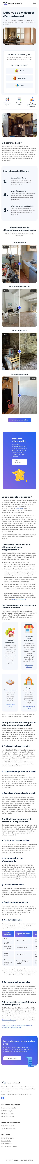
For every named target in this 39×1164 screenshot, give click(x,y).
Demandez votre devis (9, 1020)
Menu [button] (34, 3)
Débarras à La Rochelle (8, 1108)
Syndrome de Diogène (8, 1128)
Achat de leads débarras (9, 1146)
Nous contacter (18, 461)
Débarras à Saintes (7, 1113)
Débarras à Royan (6, 1110)
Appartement (22, 78)
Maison (22, 71)
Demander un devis (12, 1058)
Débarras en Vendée (7, 1116)
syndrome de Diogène (19, 599)
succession (19, 508)
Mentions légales (6, 1143)
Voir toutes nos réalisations (19, 420)
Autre (21, 85)
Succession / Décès (7, 1126)
